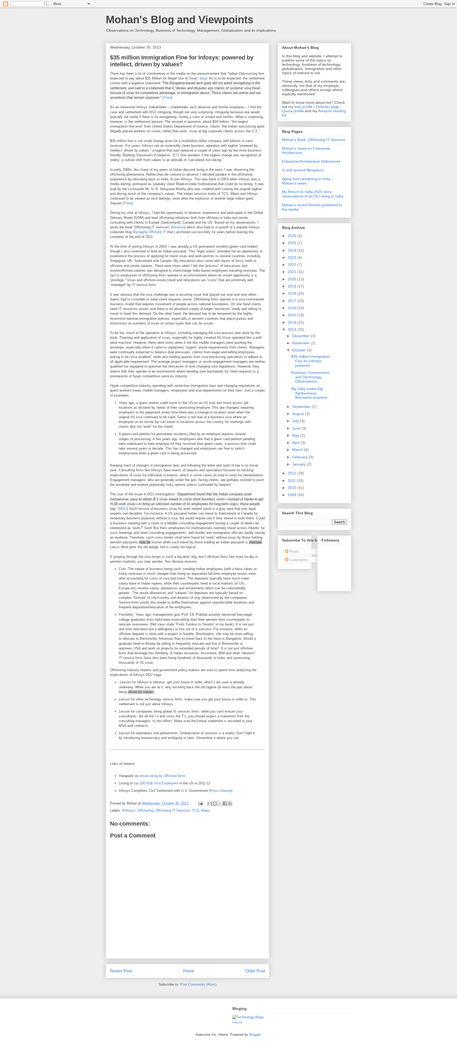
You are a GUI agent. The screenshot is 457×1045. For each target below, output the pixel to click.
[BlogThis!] (214, 803)
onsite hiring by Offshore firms (162, 776)
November (301, 343)
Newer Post (121, 971)
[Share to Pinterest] (229, 803)
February (300, 457)
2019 (292, 286)
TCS (195, 810)
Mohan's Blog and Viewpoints (179, 19)
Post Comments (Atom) (198, 984)
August (298, 414)
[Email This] (209, 803)
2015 (292, 315)
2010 (292, 488)
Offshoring (145, 810)
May (296, 435)
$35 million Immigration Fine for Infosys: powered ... (310, 361)
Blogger (255, 1035)
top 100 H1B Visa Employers (156, 783)
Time (167, 98)
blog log (237, 1022)
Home (188, 971)
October (299, 350)
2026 (292, 236)
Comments (298, 560)
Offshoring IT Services (172, 810)
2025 (292, 243)
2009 (292, 495)
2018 (292, 293)
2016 (292, 308)
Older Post (255, 971)
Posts (293, 551)
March (298, 450)
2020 (292, 279)
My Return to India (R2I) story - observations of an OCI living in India (312, 194)
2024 (292, 250)
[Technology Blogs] (248, 1017)
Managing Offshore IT (149, 232)
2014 (292, 322)
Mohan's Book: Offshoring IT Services (313, 140)
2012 (292, 473)
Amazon (178, 227)
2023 (292, 257)
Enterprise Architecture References (311, 161)
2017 (292, 301)
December (301, 336)
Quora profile (293, 111)
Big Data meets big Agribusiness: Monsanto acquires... (310, 393)
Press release (220, 791)
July (296, 421)
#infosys (128, 810)
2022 (292, 264)
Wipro (205, 810)
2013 (292, 329)
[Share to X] (219, 803)
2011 (292, 480)
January (299, 464)
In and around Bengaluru (303, 170)
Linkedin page (327, 107)
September (302, 406)
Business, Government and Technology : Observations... (310, 377)
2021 (292, 272)
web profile (303, 107)
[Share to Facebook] (224, 803)
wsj (203, 78)
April (296, 442)
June (296, 428)
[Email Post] (200, 803)
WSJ (123, 509)
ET (175, 155)
